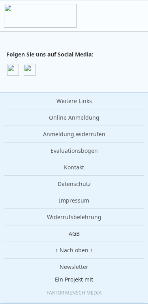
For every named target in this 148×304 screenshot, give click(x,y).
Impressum (74, 200)
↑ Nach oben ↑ (74, 250)
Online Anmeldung (74, 117)
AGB (74, 233)
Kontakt (74, 167)
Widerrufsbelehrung (74, 217)
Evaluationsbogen (74, 150)
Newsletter (74, 266)
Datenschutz (74, 184)
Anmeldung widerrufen (74, 134)
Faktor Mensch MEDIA (74, 292)
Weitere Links (74, 101)
